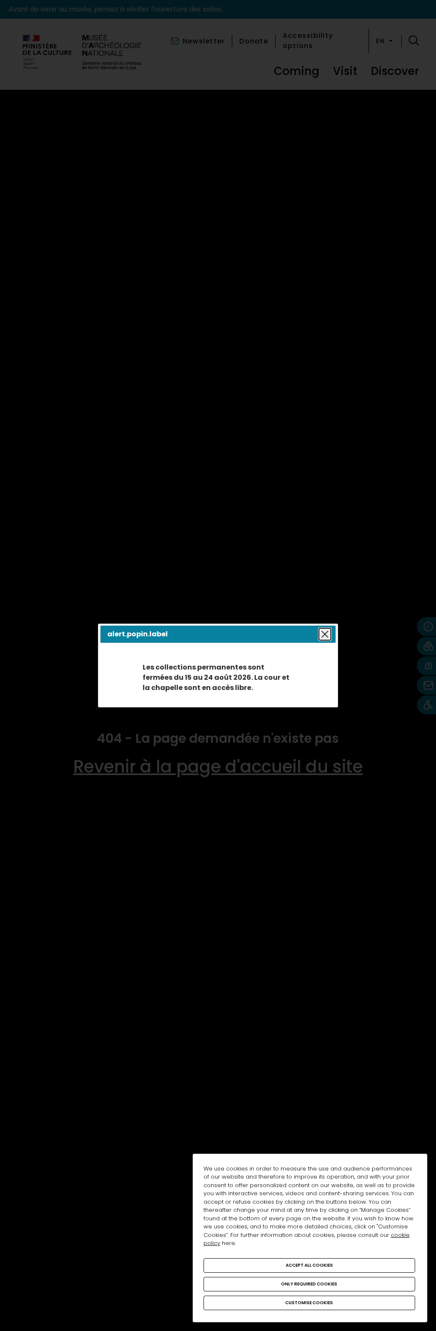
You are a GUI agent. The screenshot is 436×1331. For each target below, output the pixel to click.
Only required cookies (309, 1284)
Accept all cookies (309, 1265)
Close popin (324, 634)
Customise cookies (309, 1303)
